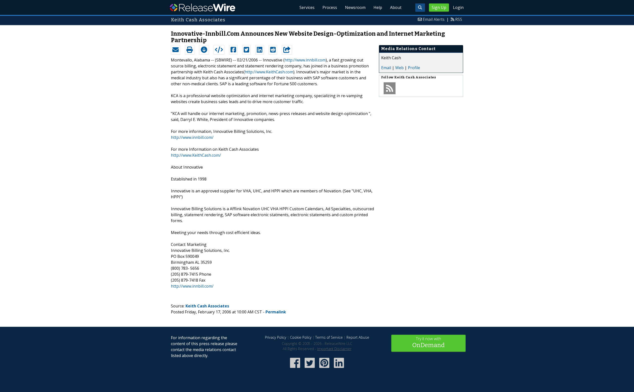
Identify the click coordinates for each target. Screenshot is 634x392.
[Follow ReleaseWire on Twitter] (310, 368)
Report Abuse (357, 337)
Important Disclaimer (334, 348)
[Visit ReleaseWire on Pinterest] (324, 368)
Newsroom (355, 7)
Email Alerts (434, 19)
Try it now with (428, 342)
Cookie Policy (301, 337)
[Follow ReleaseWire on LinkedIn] (339, 368)
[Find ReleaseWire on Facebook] (295, 368)
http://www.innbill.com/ (192, 137)
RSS (458, 19)
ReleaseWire (202, 7)
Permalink (275, 312)
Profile (414, 67)
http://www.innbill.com (305, 60)
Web (399, 67)
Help (377, 7)
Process (329, 7)
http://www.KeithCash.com (269, 72)
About (395, 7)
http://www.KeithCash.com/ (196, 155)
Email (386, 67)
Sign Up (439, 7)
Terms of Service (329, 337)
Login (458, 7)
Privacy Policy (275, 337)
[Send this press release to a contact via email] (175, 49)
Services (307, 7)
